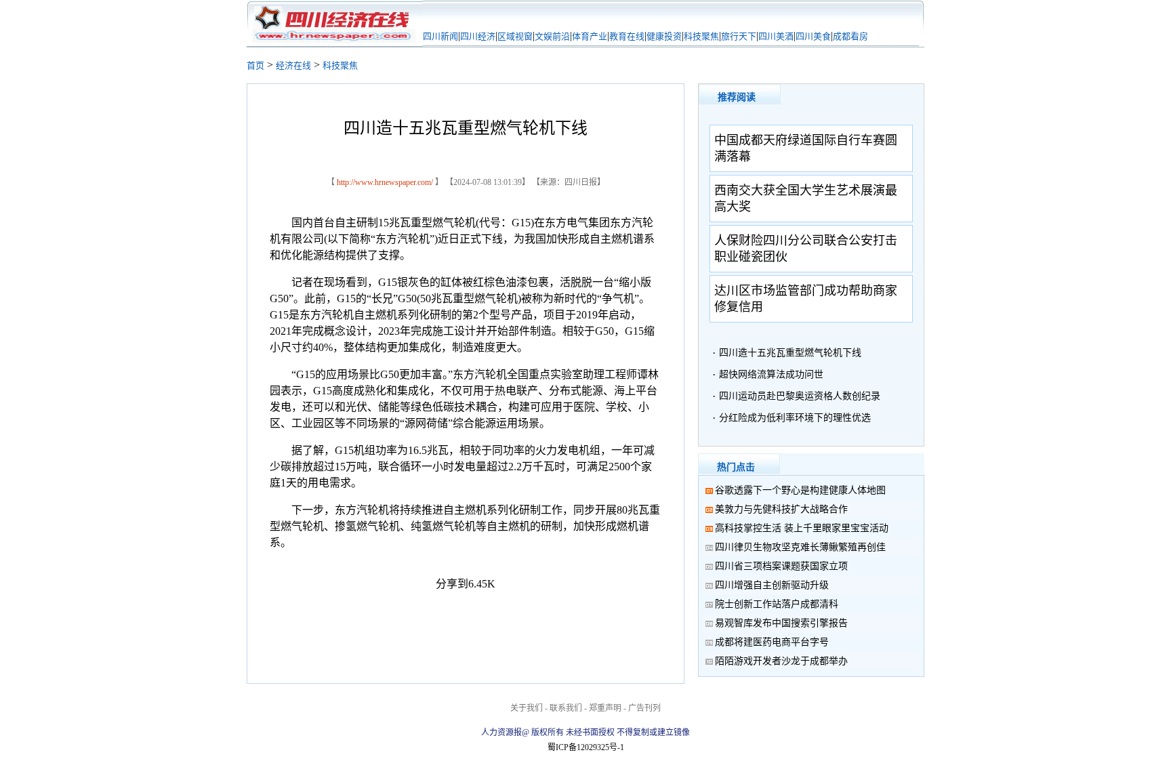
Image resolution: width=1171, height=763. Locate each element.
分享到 (452, 584)
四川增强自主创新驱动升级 (781, 585)
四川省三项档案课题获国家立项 (781, 566)
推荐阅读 (737, 97)
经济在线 (293, 65)
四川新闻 (440, 36)
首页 (255, 65)
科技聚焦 (701, 36)
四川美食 (813, 36)
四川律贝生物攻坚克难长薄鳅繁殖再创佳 (800, 547)
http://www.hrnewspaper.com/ (385, 182)
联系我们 (566, 708)
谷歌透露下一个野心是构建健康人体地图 (800, 490)
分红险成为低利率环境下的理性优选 (795, 418)
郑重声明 (605, 708)
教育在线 (626, 36)
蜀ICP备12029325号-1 (586, 747)
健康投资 (664, 36)
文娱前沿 (552, 36)
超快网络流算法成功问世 (771, 374)
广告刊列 (644, 708)
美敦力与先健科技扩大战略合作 (781, 509)
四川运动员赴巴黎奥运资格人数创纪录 (799, 396)
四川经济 (477, 36)
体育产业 (589, 36)
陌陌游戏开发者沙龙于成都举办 (781, 661)
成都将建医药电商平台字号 (772, 642)
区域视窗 (515, 36)
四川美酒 (776, 36)
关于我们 (526, 708)
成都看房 (850, 36)
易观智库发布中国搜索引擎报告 (781, 623)
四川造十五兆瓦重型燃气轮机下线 (790, 353)
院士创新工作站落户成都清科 (776, 604)
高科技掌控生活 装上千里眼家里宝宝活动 (801, 528)
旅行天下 (738, 36)
